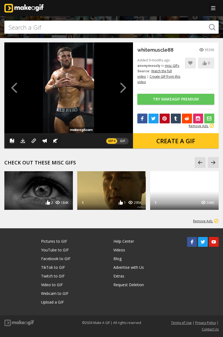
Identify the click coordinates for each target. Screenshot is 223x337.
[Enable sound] (55, 140)
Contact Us (210, 329)
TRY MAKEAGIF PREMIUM (176, 99)
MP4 (111, 141)
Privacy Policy (205, 322)
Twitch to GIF (53, 276)
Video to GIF (52, 284)
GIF (122, 141)
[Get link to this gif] (33, 140)
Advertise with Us (128, 267)
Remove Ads (199, 126)
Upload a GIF (52, 302)
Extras (118, 276)
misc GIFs (172, 65)
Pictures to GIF (54, 241)
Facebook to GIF (55, 258)
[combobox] (111, 27)
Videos (119, 249)
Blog (117, 258)
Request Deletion (128, 284)
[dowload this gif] (22, 140)
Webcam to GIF (55, 293)
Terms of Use (181, 322)
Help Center (123, 241)
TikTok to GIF (53, 267)
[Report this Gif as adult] (44, 140)
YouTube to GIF (55, 249)
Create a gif (175, 141)
